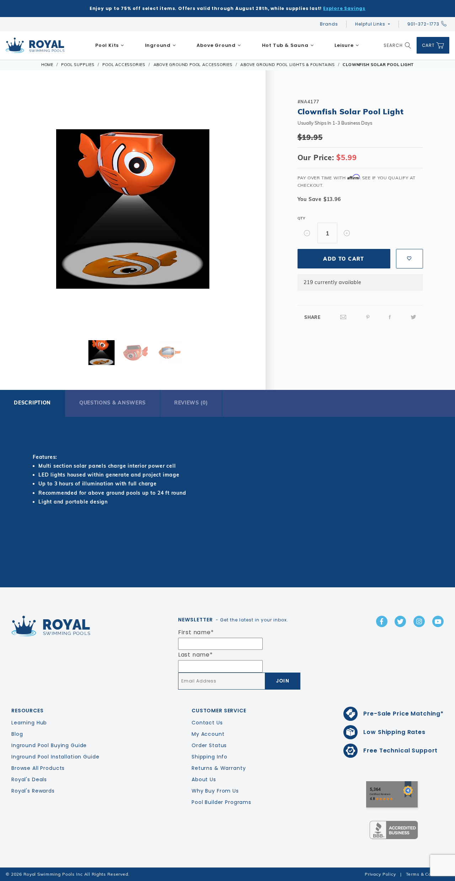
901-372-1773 (423, 24)
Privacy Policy (380, 874)
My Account (208, 734)
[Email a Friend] (343, 317)
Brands (329, 24)
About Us (204, 779)
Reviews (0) (191, 402)
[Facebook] (390, 317)
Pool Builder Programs (221, 802)
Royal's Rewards (33, 790)
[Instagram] (419, 621)
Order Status (209, 745)
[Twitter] (413, 317)
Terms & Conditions (427, 874)
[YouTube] (438, 621)
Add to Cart (343, 259)
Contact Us (207, 722)
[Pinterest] (368, 317)
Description (32, 402)
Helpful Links (370, 24)
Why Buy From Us (215, 790)
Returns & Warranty (219, 768)
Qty (301, 218)
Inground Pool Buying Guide (49, 745)
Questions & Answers (112, 402)
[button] (20, 207)
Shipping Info (210, 756)
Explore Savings (344, 8)
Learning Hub (29, 722)
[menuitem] (110, 45)
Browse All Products (38, 768)
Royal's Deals (29, 779)
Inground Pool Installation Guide (55, 756)
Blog (17, 734)
